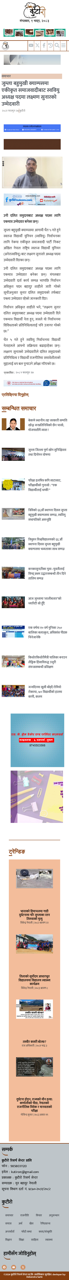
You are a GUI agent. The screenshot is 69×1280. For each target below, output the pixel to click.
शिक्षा (21, 1239)
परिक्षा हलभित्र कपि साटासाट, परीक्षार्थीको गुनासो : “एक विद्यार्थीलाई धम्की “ (44, 485)
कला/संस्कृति (45, 1231)
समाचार (6, 76)
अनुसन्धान (54, 1215)
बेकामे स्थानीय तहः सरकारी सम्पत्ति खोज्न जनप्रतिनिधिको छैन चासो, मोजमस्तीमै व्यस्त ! (47, 425)
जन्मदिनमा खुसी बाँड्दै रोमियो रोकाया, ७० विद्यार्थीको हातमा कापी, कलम (45, 692)
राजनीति (24, 1215)
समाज (8, 1223)
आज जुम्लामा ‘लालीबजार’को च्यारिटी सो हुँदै (44, 601)
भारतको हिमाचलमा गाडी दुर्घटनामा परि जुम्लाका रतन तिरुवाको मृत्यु (34, 915)
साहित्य (34, 1239)
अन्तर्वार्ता (9, 1231)
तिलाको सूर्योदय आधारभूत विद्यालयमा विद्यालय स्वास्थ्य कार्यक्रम (34, 980)
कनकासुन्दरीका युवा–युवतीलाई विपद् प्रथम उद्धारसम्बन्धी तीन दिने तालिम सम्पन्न (47, 573)
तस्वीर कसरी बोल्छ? (34, 1042)
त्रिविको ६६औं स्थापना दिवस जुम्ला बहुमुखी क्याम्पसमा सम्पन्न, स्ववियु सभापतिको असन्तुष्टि (47, 515)
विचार (39, 1215)
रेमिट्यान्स (45, 1223)
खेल (31, 1223)
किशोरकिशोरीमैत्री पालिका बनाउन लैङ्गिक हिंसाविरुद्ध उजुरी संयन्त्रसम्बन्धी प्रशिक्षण (47, 662)
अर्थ (20, 1223)
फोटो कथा (26, 1231)
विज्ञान (8, 1239)
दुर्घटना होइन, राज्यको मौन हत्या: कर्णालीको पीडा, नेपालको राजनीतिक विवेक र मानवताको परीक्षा (34, 1105)
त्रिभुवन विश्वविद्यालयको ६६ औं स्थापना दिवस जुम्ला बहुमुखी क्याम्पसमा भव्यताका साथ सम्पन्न (46, 544)
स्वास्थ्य (49, 1239)
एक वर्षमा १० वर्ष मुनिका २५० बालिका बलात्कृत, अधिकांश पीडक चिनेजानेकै (47, 632)
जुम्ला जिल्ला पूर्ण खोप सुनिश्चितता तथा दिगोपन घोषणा (47, 452)
